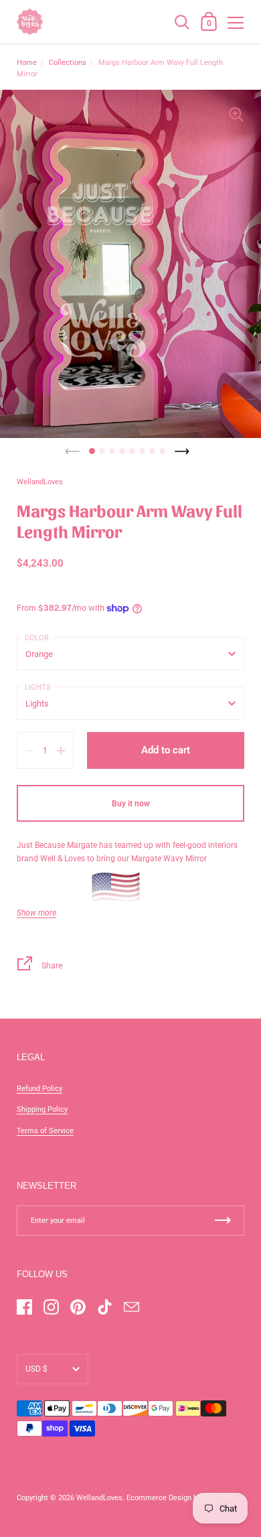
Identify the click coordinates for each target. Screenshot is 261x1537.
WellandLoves (99, 1497)
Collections (67, 62)
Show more (36, 913)
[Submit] (223, 1220)
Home (27, 62)
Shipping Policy (42, 1109)
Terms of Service (45, 1130)
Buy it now (131, 803)
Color (37, 638)
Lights (38, 687)
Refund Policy (39, 1088)
